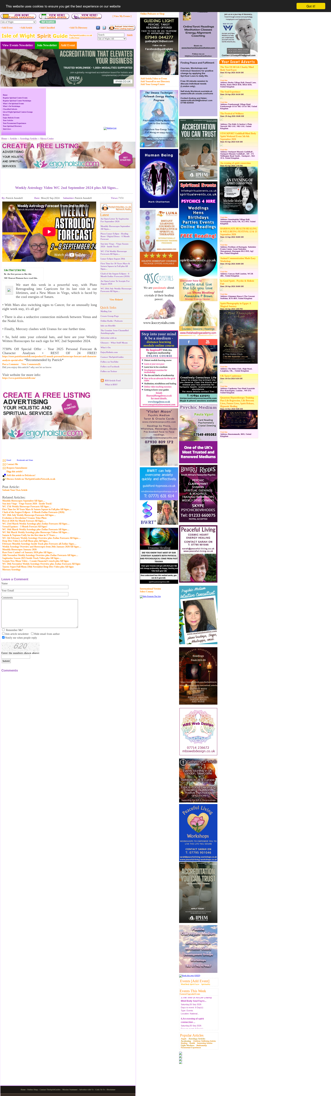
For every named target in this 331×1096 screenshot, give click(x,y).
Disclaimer (111, 1090)
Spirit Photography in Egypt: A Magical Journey (235, 305)
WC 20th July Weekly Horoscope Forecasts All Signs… (29, 515)
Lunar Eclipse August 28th (113, 259)
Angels (183, 1039)
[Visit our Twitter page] (104, 29)
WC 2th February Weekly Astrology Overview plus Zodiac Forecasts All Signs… (41, 538)
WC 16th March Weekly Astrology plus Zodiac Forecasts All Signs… (35, 529)
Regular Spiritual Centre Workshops (17, 101)
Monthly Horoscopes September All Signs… (23, 500)
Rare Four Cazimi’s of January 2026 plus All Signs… (28, 552)
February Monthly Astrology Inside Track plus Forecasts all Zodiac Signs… (39, 543)
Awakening (186, 1041)
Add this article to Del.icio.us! (21, 475)
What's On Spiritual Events (13, 104)
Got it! (310, 6)
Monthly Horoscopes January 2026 (19, 549)
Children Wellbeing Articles (204, 1041)
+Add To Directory (78, 27)
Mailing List (106, 311)
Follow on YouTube (109, 362)
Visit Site (223, 80)
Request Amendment (17, 468)
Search (130, 35)
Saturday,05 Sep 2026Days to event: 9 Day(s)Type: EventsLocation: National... (192, 1011)
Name (4, 583)
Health (192, 1043)
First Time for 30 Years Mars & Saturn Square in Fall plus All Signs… (115, 266)
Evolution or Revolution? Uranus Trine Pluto (24, 518)
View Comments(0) (30, 364)
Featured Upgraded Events (190, 994)
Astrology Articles (196, 1038)
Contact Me (12, 464)
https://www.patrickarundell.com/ (18, 378)
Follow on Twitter (109, 371)
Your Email (7, 590)
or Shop (161, 13)
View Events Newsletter (17, 45)
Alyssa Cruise (47, 138)
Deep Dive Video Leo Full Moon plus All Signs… (26, 541)
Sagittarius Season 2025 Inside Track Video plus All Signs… (31, 558)
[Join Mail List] (110, 128)
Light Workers (187, 1045)
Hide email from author (47, 634)
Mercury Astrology (11, 569)
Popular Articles (191, 1035)
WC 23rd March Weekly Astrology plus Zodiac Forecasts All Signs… (36, 523)
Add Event (68, 45)
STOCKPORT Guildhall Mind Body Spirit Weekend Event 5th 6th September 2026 (238, 136)
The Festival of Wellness (232, 113)
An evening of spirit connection (235, 163)
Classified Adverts (10, 109)
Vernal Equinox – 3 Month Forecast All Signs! (24, 526)
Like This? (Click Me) (14, 270)
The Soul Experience (230, 91)
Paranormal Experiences (191, 1047)
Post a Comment (10, 364)
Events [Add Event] (194, 981)
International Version (150, 588)
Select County (146, 591)
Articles (13, 138)
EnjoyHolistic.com (109, 352)
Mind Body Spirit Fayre (190, 984)
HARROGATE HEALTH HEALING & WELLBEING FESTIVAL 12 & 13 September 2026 (238, 231)
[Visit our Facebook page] (98, 29)
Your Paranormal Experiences (14, 123)
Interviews (7, 129)
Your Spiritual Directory (12, 126)
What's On (106, 347)
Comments (7, 597)
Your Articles (8, 120)
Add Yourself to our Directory (155, 81)
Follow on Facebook (110, 366)
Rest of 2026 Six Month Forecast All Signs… (24, 521)
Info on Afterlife (108, 325)
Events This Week (193, 991)
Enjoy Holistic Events (11, 118)
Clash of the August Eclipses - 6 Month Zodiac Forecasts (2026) (33, 512)
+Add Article (26, 27)
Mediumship (201, 1045)
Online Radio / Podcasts (112, 321)
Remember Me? (14, 630)
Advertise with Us (86, 1090)
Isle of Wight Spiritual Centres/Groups (18, 112)
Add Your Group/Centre (152, 84)
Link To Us (100, 1090)
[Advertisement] (67, 174)
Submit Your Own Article (14, 490)
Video (155, 78)
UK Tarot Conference (230, 376)
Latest (104, 215)
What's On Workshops (11, 106)
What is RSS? (111, 384)
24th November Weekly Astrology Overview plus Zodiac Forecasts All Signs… (40, 555)
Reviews (6, 115)
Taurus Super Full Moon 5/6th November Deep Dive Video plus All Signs (38, 566)
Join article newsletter (17, 634)
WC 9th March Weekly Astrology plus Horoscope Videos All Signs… (35, 532)
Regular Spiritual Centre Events (15, 98)
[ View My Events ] (122, 16)
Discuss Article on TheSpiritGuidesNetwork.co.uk (31, 479)
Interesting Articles (204, 1043)
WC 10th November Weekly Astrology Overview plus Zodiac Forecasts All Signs (41, 564)
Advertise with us (108, 338)
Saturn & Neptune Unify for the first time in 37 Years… (29, 535)
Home (5, 95)
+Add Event (7, 27)
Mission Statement (69, 1090)
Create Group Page (110, 316)
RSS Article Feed (112, 380)
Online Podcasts (148, 13)
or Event (163, 78)
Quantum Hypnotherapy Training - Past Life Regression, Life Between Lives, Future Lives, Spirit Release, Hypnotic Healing (237, 402)
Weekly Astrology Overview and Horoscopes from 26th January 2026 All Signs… (41, 546)
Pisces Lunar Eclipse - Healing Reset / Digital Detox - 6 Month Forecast (115, 236)
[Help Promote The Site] (150, 596)
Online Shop (32, 1090)
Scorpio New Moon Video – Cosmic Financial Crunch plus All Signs (35, 561)
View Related (116, 299)
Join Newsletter (47, 45)
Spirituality (205, 984)
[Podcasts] (121, 30)
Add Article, (146, 78)
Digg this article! (15, 471)
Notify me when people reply (21, 637)
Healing (184, 1043)
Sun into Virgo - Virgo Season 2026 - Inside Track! (27, 503)
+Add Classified (47, 27)
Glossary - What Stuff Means (114, 342)
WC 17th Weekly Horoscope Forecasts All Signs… (26, 506)
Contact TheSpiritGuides (112, 357)
